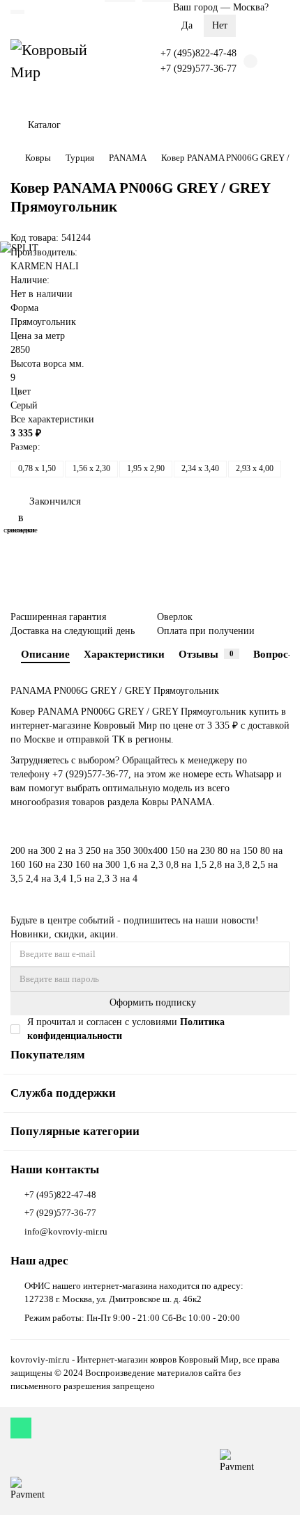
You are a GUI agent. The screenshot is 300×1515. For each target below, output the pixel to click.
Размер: (25, 446)
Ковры (38, 157)
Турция (80, 157)
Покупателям (47, 1054)
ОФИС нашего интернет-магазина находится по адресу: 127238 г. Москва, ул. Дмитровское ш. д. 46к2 (133, 1292)
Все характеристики (52, 419)
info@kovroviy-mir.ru (65, 1231)
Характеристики (124, 654)
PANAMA (128, 157)
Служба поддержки (63, 1093)
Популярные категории (75, 1131)
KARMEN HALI (44, 266)
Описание (45, 654)
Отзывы (206, 654)
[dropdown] (17, 12)
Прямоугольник (43, 322)
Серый (24, 405)
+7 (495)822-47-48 (198, 53)
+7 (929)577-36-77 (198, 68)
